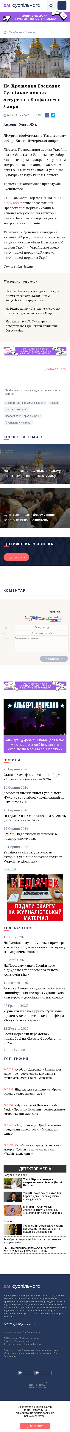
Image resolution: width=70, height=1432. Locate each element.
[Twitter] (53, 115)
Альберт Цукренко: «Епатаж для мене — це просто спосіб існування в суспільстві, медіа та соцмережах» (32, 1073)
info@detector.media (20, 1341)
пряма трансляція (16, 409)
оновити (55, 611)
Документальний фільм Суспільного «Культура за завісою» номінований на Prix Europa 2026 (34, 797)
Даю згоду (35, 1426)
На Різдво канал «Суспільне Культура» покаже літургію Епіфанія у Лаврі (33, 310)
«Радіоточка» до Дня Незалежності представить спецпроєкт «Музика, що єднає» (34, 1129)
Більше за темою (23, 437)
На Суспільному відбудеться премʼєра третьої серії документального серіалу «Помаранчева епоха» (34, 947)
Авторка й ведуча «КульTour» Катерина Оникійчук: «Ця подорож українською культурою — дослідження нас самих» (34, 992)
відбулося (12, 202)
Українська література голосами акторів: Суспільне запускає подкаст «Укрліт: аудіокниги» (33, 856)
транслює (38, 237)
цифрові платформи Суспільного (25, 402)
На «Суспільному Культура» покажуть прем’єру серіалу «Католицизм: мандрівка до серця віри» (32, 295)
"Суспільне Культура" (18, 422)
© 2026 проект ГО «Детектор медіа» (22, 1338)
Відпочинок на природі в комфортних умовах (30, 836)
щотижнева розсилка (29, 544)
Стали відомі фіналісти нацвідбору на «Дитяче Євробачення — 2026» (34, 776)
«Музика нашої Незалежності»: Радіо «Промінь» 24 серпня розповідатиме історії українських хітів (34, 1109)
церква (54, 402)
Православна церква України (23, 415)
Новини (31, 32)
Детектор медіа (35, 1168)
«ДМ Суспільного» (55, 369)
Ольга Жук (27, 124)
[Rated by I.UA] (26, 1373)
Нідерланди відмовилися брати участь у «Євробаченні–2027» (35, 817)
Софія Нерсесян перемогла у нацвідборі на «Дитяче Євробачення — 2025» (34, 1038)
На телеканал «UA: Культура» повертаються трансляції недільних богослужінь (31, 325)
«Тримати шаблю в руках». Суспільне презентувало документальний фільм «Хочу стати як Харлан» (34, 1015)
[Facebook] (47, 115)
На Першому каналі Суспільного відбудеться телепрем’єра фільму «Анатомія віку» (31, 970)
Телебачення (16, 32)
